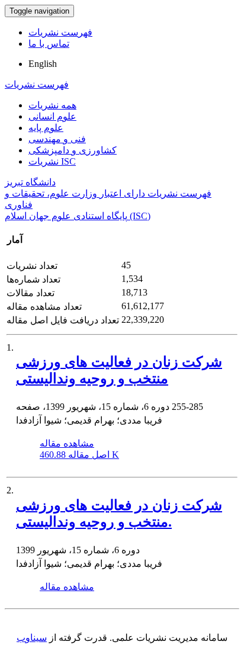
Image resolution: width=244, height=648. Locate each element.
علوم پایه (45, 128)
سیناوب (32, 638)
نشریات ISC (52, 161)
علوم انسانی (52, 116)
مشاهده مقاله (67, 443)
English (42, 64)
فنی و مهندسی (57, 139)
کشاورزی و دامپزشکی (72, 150)
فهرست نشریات (60, 32)
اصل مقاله (79, 455)
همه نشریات (52, 105)
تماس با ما (48, 44)
